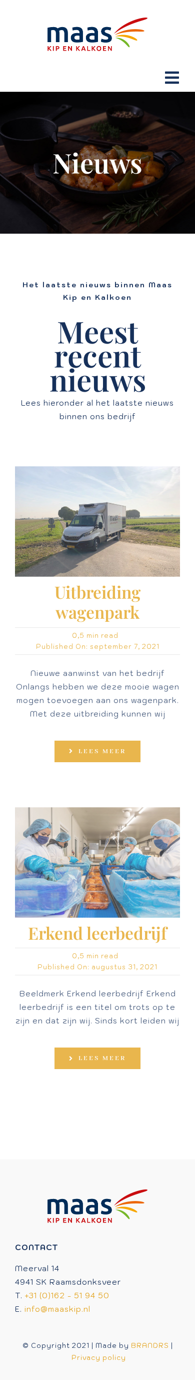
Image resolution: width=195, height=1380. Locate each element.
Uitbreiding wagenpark (97, 602)
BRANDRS (150, 1345)
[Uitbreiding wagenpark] (97, 470)
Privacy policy (99, 1357)
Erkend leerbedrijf (97, 933)
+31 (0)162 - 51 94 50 (67, 1295)
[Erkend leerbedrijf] (97, 811)
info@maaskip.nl (57, 1309)
